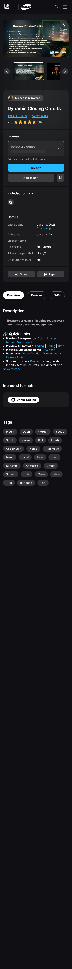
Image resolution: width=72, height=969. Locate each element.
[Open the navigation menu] (65, 7)
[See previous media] (7, 71)
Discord (35, 361)
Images (52, 338)
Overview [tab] (13, 295)
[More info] (44, 253)
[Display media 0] (28, 71)
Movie (10, 342)
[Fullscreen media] (64, 25)
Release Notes (15, 357)
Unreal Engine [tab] (26, 399)
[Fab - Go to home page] (26, 6)
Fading (39, 346)
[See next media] (65, 71)
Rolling (51, 346)
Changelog (44, 228)
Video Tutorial (31, 353)
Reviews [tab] (36, 295)
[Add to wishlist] (60, 178)
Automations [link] (40, 115)
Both (61, 346)
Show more (10, 369)
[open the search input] (57, 7)
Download (49, 349)
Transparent (24, 342)
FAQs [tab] (57, 295)
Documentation (53, 353)
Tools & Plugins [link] (17, 115)
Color (41, 338)
